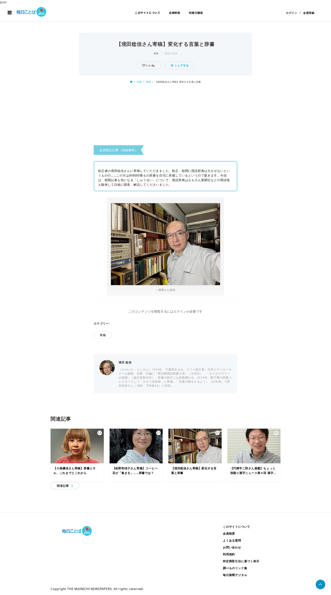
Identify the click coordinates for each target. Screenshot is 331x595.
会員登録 (309, 13)
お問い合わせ (232, 547)
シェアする (182, 65)
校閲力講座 (196, 13)
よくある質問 (232, 540)
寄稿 (156, 53)
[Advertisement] (165, 116)
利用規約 (229, 554)
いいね (150, 65)
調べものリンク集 (235, 568)
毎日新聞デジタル (235, 575)
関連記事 (63, 486)
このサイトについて (147, 13)
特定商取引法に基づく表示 (241, 561)
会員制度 (174, 13)
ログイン (291, 13)
